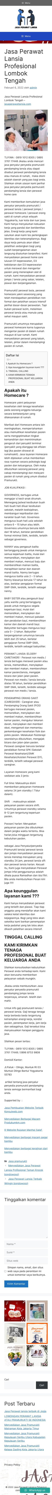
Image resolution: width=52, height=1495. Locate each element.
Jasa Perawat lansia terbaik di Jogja (25, 1411)
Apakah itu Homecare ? (20, 363)
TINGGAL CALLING (18, 371)
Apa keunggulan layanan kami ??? (26, 367)
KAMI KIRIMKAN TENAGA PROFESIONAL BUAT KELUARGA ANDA (25, 378)
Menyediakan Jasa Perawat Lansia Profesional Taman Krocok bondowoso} (23, 1170)
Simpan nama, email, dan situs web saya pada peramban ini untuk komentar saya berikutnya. (27, 1271)
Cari (6, 1379)
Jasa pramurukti (17, 1161)
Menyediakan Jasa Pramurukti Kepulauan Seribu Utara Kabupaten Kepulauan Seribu (24, 1437)
